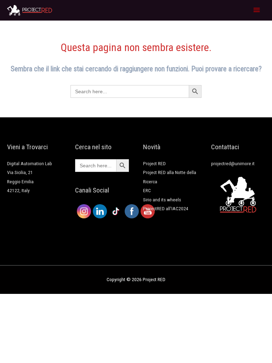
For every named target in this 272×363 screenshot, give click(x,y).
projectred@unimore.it (233, 163)
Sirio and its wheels (162, 199)
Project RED (154, 163)
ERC (147, 190)
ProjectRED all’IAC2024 (165, 208)
